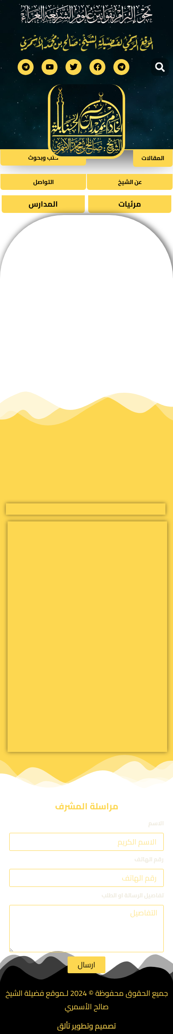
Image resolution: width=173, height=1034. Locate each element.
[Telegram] (121, 67)
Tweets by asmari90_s (136, 509)
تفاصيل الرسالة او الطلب (133, 896)
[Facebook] (97, 67)
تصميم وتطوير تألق (86, 1026)
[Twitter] (73, 67)
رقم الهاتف (149, 860)
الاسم (156, 824)
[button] (160, 67)
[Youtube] (50, 67)
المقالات (153, 158)
